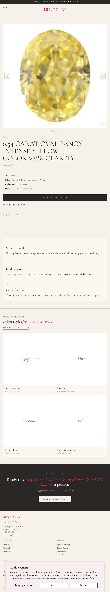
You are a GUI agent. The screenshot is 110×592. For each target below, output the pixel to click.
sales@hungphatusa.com (11, 535)
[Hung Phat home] (55, 9)
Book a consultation (55, 198)
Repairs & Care (61, 555)
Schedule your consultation (65, 2)
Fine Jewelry (61, 551)
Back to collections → (16, 205)
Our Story (6, 544)
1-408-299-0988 (8, 532)
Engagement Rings (63, 544)
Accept (53, 585)
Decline (84, 585)
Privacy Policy (88, 578)
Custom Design (62, 548)
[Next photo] (103, 76)
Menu (5, 8)
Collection (8, 19)
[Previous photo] (7, 76)
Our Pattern (7, 551)
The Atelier (7, 548)
